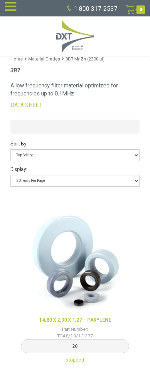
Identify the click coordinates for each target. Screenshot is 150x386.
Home (16, 59)
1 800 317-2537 (95, 8)
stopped (75, 340)
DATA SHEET (26, 105)
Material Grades (44, 59)
